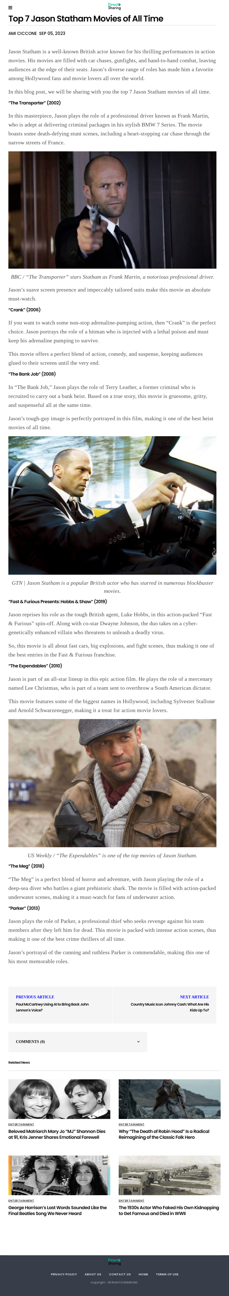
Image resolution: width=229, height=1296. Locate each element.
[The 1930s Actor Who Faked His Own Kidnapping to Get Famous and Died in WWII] (170, 1175)
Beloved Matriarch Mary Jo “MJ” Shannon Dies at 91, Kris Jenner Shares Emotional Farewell (56, 1134)
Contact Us (120, 1274)
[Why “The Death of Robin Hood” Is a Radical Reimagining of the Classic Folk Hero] (170, 1099)
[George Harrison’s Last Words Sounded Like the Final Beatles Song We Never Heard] (59, 1175)
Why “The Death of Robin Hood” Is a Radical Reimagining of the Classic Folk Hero (164, 1134)
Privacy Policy (64, 1274)
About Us (93, 1274)
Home (143, 1274)
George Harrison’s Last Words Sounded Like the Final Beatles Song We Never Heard (57, 1210)
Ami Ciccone (22, 33)
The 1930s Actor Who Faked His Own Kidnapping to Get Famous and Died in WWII (169, 1210)
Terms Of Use (167, 1274)
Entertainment (21, 1124)
